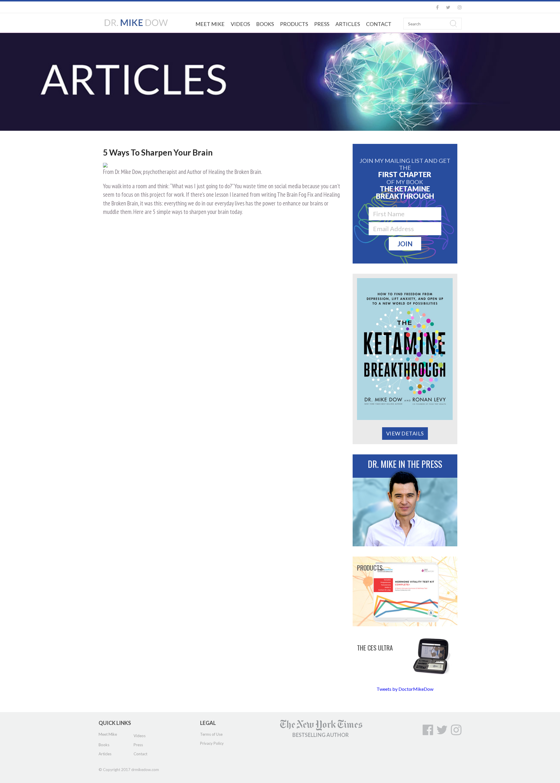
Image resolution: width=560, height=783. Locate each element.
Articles (347, 24)
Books (265, 24)
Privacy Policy (212, 743)
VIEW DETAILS (405, 433)
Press (321, 24)
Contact (378, 24)
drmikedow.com (145, 769)
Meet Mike (210, 24)
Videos (240, 24)
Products (294, 24)
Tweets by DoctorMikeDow (405, 689)
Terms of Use (211, 734)
